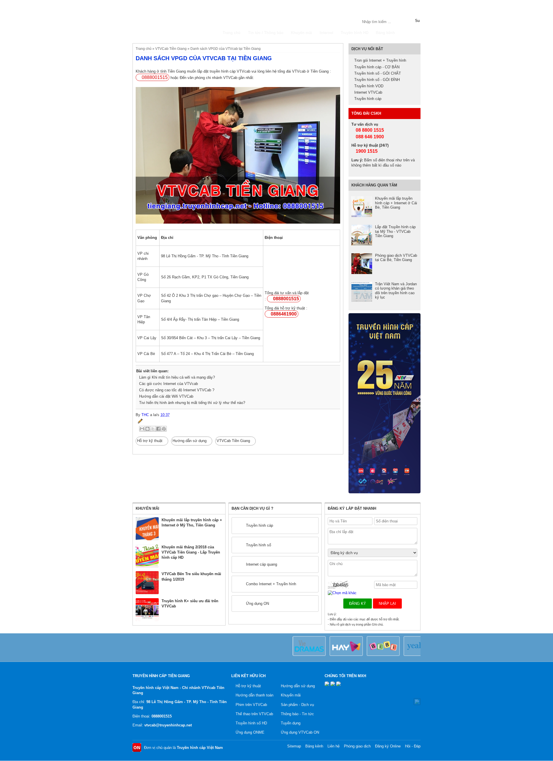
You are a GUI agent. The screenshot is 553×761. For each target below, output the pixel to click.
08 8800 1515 (369, 130)
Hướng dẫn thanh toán (254, 695)
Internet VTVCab (368, 92)
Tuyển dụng (290, 723)
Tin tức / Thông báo (265, 33)
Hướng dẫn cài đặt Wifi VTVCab (166, 396)
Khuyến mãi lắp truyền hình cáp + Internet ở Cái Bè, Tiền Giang (396, 202)
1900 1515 (366, 151)
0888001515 (155, 77)
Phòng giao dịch (357, 746)
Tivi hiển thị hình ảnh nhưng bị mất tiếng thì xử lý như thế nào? (192, 403)
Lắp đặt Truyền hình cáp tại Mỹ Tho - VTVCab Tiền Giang (395, 231)
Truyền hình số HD (251, 723)
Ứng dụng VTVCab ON (300, 732)
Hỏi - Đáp (413, 746)
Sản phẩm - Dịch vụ (297, 705)
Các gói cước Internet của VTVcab (168, 384)
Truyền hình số (258, 545)
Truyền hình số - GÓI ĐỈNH (377, 80)
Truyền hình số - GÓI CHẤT (377, 73)
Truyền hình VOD (368, 86)
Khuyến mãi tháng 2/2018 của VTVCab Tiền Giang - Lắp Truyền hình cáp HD (191, 552)
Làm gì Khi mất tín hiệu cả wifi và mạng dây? (177, 377)
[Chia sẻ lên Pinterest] (164, 429)
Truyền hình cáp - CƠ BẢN (376, 67)
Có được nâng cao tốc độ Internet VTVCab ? (176, 390)
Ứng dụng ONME (250, 732)
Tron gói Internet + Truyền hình (380, 60)
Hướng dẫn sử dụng (190, 441)
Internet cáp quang (261, 564)
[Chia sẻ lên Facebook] (158, 429)
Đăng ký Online (388, 746)
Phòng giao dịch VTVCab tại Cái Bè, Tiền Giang (396, 257)
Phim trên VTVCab (251, 705)
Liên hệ (333, 746)
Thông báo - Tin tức (297, 714)
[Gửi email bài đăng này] (142, 429)
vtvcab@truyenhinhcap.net (168, 725)
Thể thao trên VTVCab (254, 714)
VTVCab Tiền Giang (171, 48)
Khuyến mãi (301, 33)
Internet (326, 33)
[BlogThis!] (147, 429)
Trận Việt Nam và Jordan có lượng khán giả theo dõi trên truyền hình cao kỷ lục (396, 291)
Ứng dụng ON (257, 603)
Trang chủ (231, 33)
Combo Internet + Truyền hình (271, 584)
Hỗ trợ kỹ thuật (149, 441)
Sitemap (294, 746)
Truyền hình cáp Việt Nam (200, 747)
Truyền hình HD (354, 33)
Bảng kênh (385, 33)
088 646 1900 (369, 136)
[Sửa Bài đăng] (139, 421)
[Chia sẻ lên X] (153, 429)
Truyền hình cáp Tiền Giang (175, 20)
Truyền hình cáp (367, 99)
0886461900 (284, 313)
